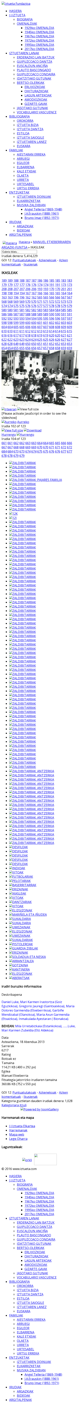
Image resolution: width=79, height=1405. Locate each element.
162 (27, 297)
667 (4, 447)
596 (51, 318)
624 (27, 339)
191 (51, 285)
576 (27, 306)
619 (39, 335)
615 (63, 331)
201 (63, 289)
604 (4, 327)
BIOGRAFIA (25, 19)
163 (4, 297)
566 (51, 297)
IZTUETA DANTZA (30, 129)
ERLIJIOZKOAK (35, 87)
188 (16, 280)
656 (27, 348)
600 (27, 323)
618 (27, 335)
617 (16, 335)
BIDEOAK (23, 230)
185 (51, 280)
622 (4, 339)
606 (27, 327)
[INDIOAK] (17, 868)
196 (16, 297)
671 (51, 447)
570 (27, 301)
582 (27, 310)
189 (4, 280)
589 (39, 314)
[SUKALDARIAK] (21, 940)
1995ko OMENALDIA (39, 45)
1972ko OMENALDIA (39, 40)
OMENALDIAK (27, 23)
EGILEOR (23, 163)
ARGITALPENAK (20, 235)
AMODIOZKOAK (36, 99)
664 (39, 443)
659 (63, 348)
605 (16, 327)
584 (51, 310)
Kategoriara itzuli (14, 1105)
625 (39, 339)
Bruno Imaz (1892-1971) (42, 218)
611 (16, 331)
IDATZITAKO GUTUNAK (34, 78)
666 (63, 443)
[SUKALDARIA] (20, 919)
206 (27, 289)
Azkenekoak (47, 260)
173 (63, 285)
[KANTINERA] (19, 969)
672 (63, 447)
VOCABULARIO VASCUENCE (37, 112)
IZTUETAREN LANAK (24, 53)
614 (51, 331)
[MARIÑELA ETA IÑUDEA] (28, 914)
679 (16, 456)
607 (39, 327)
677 (63, 451)
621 (63, 335)
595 (39, 318)
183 (63, 280)
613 (39, 331)
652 (51, 344)
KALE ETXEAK (26, 171)
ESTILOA (23, 133)
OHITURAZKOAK (36, 91)
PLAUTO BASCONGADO (34, 70)
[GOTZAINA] (18, 965)
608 (51, 327)
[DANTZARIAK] (20, 902)
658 (51, 348)
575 (16, 306)
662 (16, 443)
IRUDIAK (15, 222)
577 (39, 306)
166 (39, 293)
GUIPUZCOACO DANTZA (34, 61)
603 (63, 323)
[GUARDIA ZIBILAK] (23, 948)
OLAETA (23, 175)
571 (39, 301)
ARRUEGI (23, 159)
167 (27, 293)
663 (27, 443)
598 (4, 323)
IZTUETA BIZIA (28, 125)
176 (27, 285)
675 (39, 451)
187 (27, 280)
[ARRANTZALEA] (21, 961)
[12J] (13, 518)
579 (63, 306)
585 (63, 310)
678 (4, 456)
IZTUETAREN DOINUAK (34, 197)
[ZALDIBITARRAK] (22, 463)
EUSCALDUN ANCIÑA (32, 66)
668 (16, 447)
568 (4, 301)
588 (27, 314)
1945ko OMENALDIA (39, 32)
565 (39, 297)
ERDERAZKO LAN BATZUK (35, 57)
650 (27, 344)
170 (51, 289)
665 (51, 443)
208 (4, 289)
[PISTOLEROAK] (21, 944)
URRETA (23, 180)
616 (4, 335)
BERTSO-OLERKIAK (30, 83)
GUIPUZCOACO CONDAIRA (36, 74)
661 (4, 443)
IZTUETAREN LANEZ (32, 142)
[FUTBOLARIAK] (21, 877)
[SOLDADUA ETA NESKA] (27, 957)
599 (16, 323)
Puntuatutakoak (24, 260)
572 (51, 301)
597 (63, 318)
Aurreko (23, 422)
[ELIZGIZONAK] (20, 910)
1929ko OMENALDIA (39, 28)
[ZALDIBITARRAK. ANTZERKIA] (31, 771)
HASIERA (15, 11)
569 (16, 301)
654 (4, 348)
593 (16, 318)
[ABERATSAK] (19, 978)
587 (16, 314)
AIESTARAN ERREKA (31, 154)
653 (63, 344)
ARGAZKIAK (25, 226)
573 (63, 301)
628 (4, 344)
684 (4, 451)
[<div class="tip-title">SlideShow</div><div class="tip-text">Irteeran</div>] (9, 409)
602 (51, 323)
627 (63, 339)
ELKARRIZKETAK (28, 201)
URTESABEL (25, 184)
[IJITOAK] (16, 872)
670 (39, 447)
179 (4, 285)
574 (4, 306)
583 (39, 310)
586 (4, 314)
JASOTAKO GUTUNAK (32, 108)
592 (4, 318)
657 (39, 348)
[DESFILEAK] (18, 847)
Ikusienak (31, 264)
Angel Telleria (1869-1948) (43, 209)
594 (27, 318)
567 (63, 297)
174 (39, 285)
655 (16, 348)
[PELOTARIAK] (20, 881)
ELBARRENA (25, 167)
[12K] (13, 514)
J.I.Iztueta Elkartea (22, 1126)
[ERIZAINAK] (18, 889)
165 (51, 293)
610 (4, 331)
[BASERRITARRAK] (22, 885)
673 (16, 451)
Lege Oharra (18, 1139)
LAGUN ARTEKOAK (38, 95)
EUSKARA (23, 146)
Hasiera (24, 242)
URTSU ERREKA (28, 188)
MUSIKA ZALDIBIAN (31, 205)
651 (39, 344)
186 (39, 280)
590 (51, 314)
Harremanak (18, 1130)
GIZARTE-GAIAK (36, 104)
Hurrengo (9, 434)
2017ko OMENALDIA (39, 49)
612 (27, 331)
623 (16, 339)
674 (27, 451)
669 (27, 447)
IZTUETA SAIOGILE (30, 137)
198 (4, 293)
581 (16, 310)
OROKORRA (25, 121)
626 (51, 339)
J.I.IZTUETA (17, 15)
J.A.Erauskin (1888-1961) (42, 213)
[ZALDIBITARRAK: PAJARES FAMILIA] (35, 480)
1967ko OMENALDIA (39, 36)
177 (16, 285)
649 (16, 344)
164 (63, 293)
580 (4, 310)
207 (16, 289)
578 (51, 306)
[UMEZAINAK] (19, 927)
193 (39, 289)
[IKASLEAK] (17, 893)
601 (39, 323)
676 (51, 451)
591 (63, 314)
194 (16, 293)
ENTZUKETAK (19, 192)
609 (63, 327)
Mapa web (16, 1134)
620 (51, 335)
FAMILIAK (16, 150)
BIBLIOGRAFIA (19, 116)
